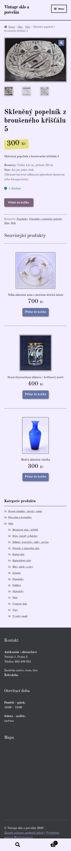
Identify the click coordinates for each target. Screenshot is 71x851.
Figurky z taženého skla (25, 548)
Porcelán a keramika (19, 517)
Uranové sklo (19, 604)
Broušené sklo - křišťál (25, 530)
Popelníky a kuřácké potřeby (45, 219)
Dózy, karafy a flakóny (25, 536)
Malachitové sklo (21, 560)
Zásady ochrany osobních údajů (24, 832)
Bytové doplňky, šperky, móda (25, 511)
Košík (46, 841)
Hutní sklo (18, 554)
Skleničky (18, 591)
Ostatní (16, 573)
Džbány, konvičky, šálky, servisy (30, 542)
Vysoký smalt (19, 616)
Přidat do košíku (18, 202)
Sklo (20, 27)
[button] (61, 43)
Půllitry (16, 585)
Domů (11, 27)
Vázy (15, 610)
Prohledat (18, 845)
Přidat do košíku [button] (35, 312)
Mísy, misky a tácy (22, 567)
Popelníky (22, 219)
